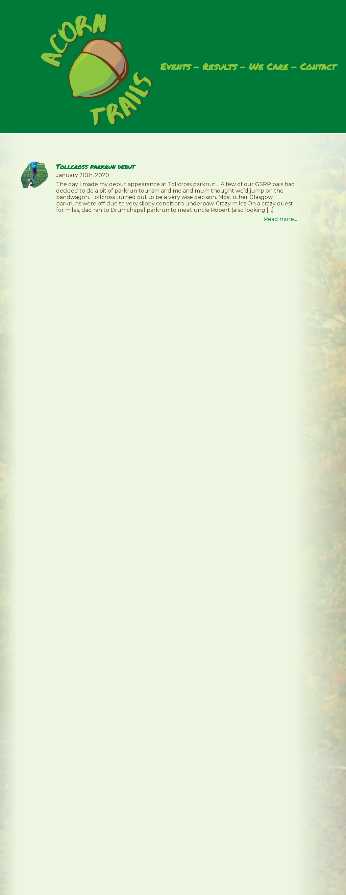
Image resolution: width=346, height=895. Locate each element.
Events (175, 67)
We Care (268, 67)
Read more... (280, 219)
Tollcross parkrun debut (95, 166)
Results (220, 67)
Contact (318, 67)
